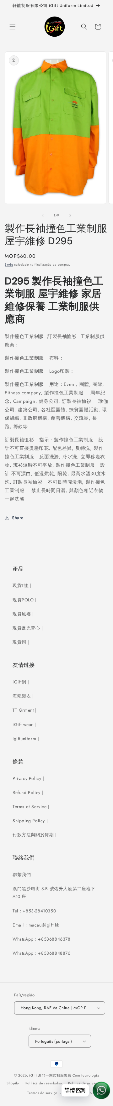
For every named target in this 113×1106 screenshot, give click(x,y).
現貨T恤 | (22, 585)
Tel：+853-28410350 (34, 911)
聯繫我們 (22, 874)
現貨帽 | (21, 642)
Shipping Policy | (30, 821)
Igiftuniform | (26, 738)
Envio (9, 264)
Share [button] (18, 518)
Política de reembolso (43, 1083)
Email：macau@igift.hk (36, 925)
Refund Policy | (28, 792)
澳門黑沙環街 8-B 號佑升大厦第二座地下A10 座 (54, 892)
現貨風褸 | (23, 614)
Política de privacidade (87, 1083)
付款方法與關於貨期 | (35, 835)
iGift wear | (24, 724)
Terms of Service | (31, 806)
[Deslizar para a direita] (70, 215)
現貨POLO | (25, 600)
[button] (12, 27)
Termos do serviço (42, 1092)
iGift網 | (21, 682)
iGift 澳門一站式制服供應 (50, 1075)
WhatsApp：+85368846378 (42, 939)
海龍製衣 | (23, 696)
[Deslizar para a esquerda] (43, 215)
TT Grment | (25, 710)
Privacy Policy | (28, 778)
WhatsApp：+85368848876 (42, 953)
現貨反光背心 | (28, 628)
